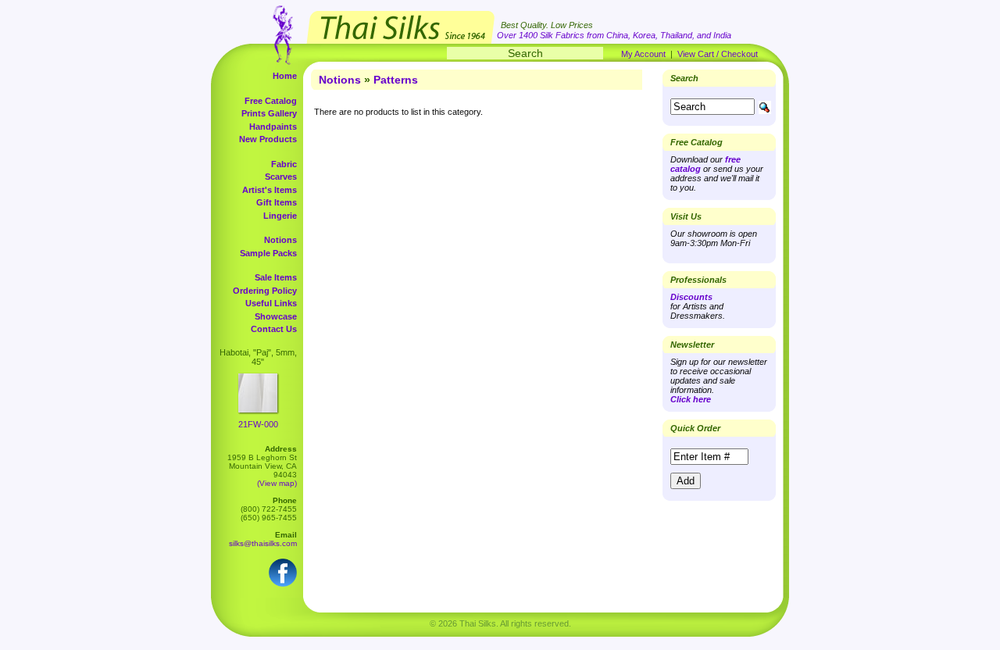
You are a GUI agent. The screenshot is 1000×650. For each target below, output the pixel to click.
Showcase (276, 316)
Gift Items (276, 202)
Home (285, 75)
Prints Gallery (269, 113)
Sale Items (276, 277)
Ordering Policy (265, 290)
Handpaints (273, 126)
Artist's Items (269, 190)
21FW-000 (258, 424)
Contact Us (274, 329)
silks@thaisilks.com (263, 543)
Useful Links (271, 303)
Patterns (395, 79)
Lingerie (280, 215)
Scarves (281, 176)
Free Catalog (271, 100)
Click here (690, 399)
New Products (268, 139)
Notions (280, 240)
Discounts (691, 297)
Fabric (284, 164)
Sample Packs (268, 253)
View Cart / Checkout (717, 54)
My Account (643, 54)
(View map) (277, 483)
